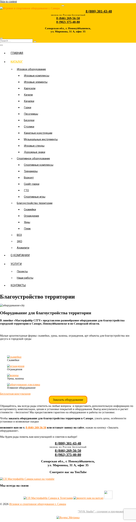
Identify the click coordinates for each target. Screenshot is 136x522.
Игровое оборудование (31, 69)
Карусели (29, 88)
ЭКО (19, 241)
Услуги (16, 264)
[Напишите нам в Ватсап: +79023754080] (88, 498)
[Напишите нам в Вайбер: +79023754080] (108, 498)
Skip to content (8, 1)
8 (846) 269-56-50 (36, 427)
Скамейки (30, 209)
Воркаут (29, 177)
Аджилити (23, 247)
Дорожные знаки (34, 152)
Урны (27, 222)
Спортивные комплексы (38, 164)
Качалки (29, 101)
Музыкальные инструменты (41, 139)
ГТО (26, 190)
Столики (29, 126)
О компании (20, 255)
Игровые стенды (34, 145)
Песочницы (31, 113)
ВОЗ (19, 235)
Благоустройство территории (34, 203)
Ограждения (31, 215)
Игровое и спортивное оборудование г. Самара (37, 504)
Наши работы (25, 277)
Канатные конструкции (38, 133)
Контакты (18, 285)
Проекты (22, 271)
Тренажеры (31, 171)
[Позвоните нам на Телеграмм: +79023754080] (48, 498)
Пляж (27, 228)
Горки (27, 107)
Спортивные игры (34, 196)
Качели (28, 94)
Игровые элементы (35, 82)
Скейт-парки (31, 184)
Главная (17, 53)
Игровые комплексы (36, 75)
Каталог (17, 61)
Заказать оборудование (68, 399)
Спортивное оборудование (33, 158)
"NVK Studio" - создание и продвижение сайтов (107, 511)
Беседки (29, 120)
